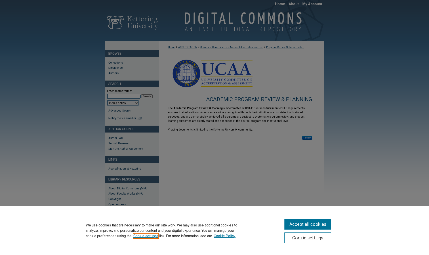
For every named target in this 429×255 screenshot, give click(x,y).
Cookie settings (145, 236)
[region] (214, 230)
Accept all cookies (307, 224)
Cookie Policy (225, 236)
